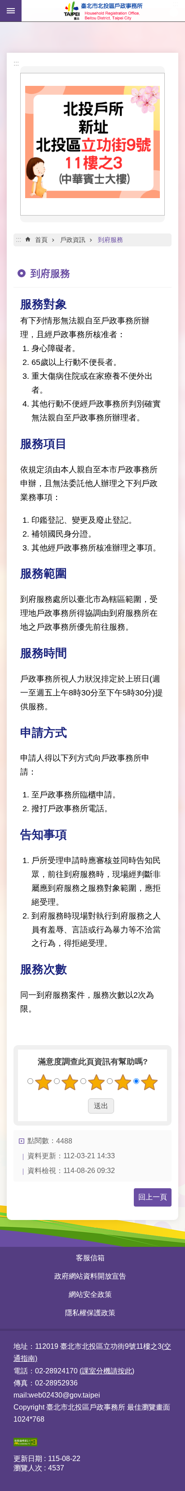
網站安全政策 (90, 1294)
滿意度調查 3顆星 (96, 1082)
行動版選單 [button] (11, 10)
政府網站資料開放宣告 (90, 1276)
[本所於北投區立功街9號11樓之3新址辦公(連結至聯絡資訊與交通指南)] (92, 195)
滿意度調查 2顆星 (70, 1082)
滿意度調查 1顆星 (43, 1082)
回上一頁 (152, 1197)
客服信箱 (90, 1258)
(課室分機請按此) (106, 1371)
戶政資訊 (72, 239)
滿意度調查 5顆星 (149, 1082)
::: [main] (18, 239)
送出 (79, 1105)
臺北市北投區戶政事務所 (103, 10)
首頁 (41, 239)
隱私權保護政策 (90, 1313)
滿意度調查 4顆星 (123, 1082)
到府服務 (110, 239)
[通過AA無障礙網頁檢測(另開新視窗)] (25, 1444)
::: (16, 63)
